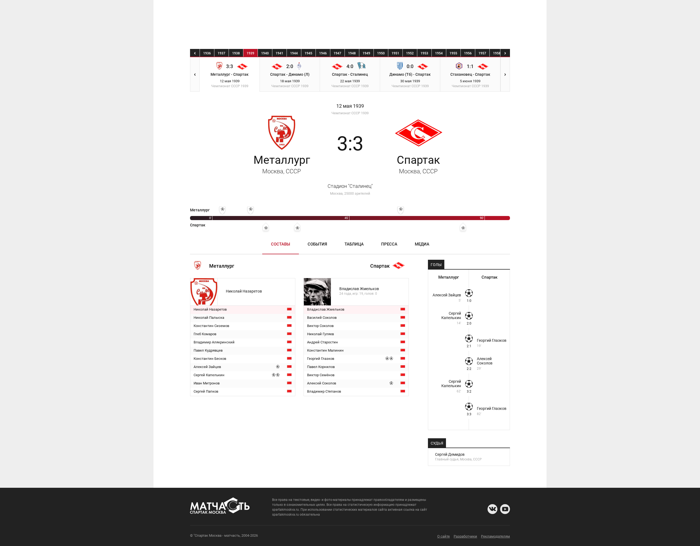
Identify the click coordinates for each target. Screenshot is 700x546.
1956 (468, 53)
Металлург (281, 164)
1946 (323, 53)
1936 (207, 53)
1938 (236, 53)
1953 (424, 53)
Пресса (389, 244)
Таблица (354, 244)
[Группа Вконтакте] (492, 509)
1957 (482, 53)
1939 (250, 53)
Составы (280, 244)
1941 (279, 53)
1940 (265, 53)
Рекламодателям (495, 536)
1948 (352, 53)
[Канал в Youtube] (505, 509)
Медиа (422, 244)
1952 (410, 53)
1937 (221, 53)
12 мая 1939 (350, 106)
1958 (497, 53)
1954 (439, 53)
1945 (308, 53)
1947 (337, 53)
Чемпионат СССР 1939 (350, 113)
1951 (395, 53)
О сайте (443, 536)
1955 (453, 53)
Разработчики (465, 536)
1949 (366, 53)
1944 (294, 53)
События (317, 244)
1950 (381, 53)
